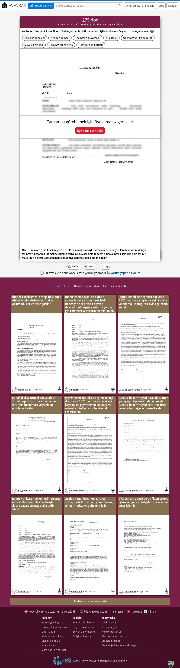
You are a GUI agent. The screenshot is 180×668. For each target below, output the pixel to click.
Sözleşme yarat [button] (110, 627)
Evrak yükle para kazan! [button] (55, 627)
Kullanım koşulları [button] (52, 636)
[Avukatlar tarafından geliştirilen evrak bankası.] (13, 5)
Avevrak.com (36, 611)
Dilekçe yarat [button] (109, 622)
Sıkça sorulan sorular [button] (53, 650)
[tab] (61, 286)
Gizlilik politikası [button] (50, 640)
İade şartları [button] (48, 645)
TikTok (152, 611)
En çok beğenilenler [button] (84, 631)
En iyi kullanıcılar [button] (83, 636)
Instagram (119, 611)
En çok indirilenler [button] (83, 622)
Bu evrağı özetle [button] (111, 640)
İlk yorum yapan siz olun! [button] (123, 273)
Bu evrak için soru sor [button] (114, 636)
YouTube (136, 611)
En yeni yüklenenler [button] (84, 627)
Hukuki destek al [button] (111, 631)
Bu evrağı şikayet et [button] (52, 622)
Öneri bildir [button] (48, 631)
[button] (120, 6)
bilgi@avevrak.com (95, 611)
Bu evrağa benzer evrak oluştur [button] (120, 645)
